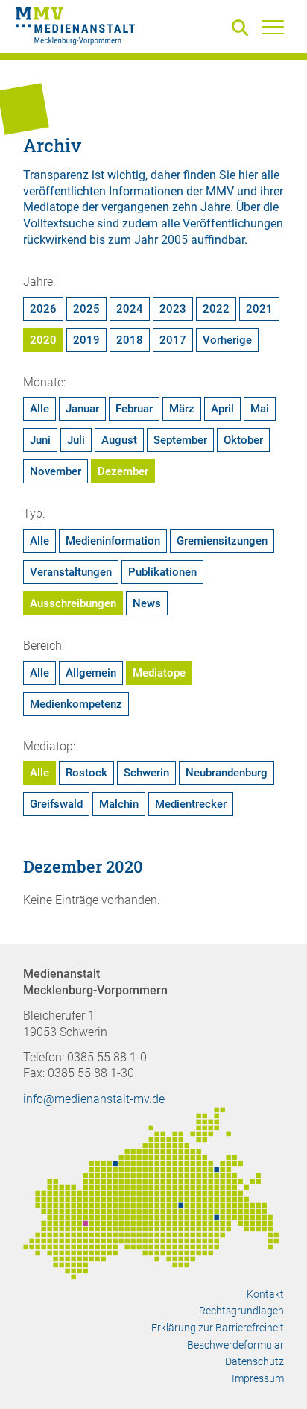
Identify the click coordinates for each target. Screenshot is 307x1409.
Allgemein (91, 673)
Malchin (119, 804)
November (55, 471)
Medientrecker (191, 804)
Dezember (123, 471)
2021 (259, 309)
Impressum (258, 1378)
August (119, 440)
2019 (86, 340)
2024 (129, 309)
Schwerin (146, 772)
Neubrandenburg (227, 772)
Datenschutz (254, 1361)
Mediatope (159, 673)
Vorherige (227, 340)
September (180, 440)
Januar (82, 408)
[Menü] (273, 27)
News (147, 603)
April (222, 408)
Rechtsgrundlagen (241, 1311)
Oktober (243, 440)
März (181, 408)
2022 (216, 309)
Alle (39, 408)
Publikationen (162, 572)
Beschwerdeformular (235, 1345)
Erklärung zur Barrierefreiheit (217, 1328)
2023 (172, 309)
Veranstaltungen (71, 572)
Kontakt (265, 1294)
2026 (43, 309)
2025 (86, 309)
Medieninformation (113, 540)
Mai (259, 408)
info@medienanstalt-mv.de (94, 1099)
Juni (40, 440)
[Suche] (243, 28)
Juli (76, 440)
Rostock (86, 772)
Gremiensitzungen (222, 540)
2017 (172, 340)
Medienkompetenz (76, 704)
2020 (43, 340)
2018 (129, 340)
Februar (134, 408)
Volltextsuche (58, 223)
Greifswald (56, 804)
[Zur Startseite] (75, 28)
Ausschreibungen (73, 603)
